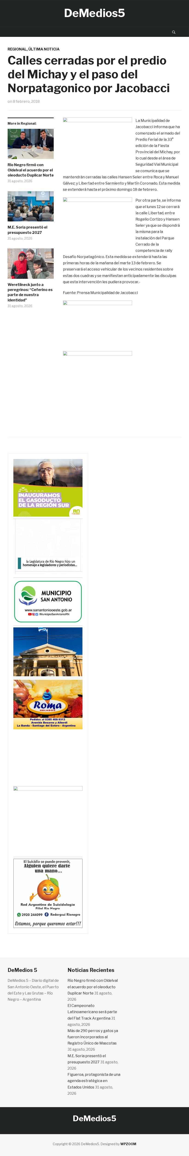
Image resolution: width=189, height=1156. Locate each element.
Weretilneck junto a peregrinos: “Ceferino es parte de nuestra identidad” (30, 292)
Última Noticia (43, 49)
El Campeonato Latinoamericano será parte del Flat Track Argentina (92, 1011)
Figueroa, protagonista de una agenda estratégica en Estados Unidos (94, 1080)
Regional (17, 49)
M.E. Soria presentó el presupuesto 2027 (27, 230)
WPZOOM (128, 1144)
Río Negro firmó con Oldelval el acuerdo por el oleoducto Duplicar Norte (31, 170)
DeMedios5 (94, 13)
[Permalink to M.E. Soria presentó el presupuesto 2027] (31, 208)
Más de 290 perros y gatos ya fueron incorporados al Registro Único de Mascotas (93, 1037)
